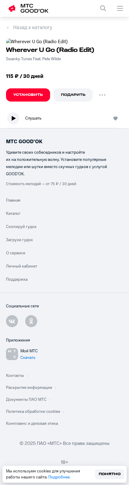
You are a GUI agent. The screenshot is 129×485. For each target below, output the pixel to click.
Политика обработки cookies (33, 411)
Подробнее (59, 477)
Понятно (110, 474)
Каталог (13, 213)
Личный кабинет (21, 266)
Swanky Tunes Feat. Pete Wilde (33, 59)
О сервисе (15, 253)
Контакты (15, 375)
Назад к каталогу (32, 28)
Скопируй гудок (21, 226)
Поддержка (17, 279)
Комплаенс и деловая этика (32, 423)
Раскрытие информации (29, 387)
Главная (13, 200)
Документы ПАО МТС (26, 399)
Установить (28, 94)
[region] (64, 119)
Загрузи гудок (19, 240)
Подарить (73, 94)
